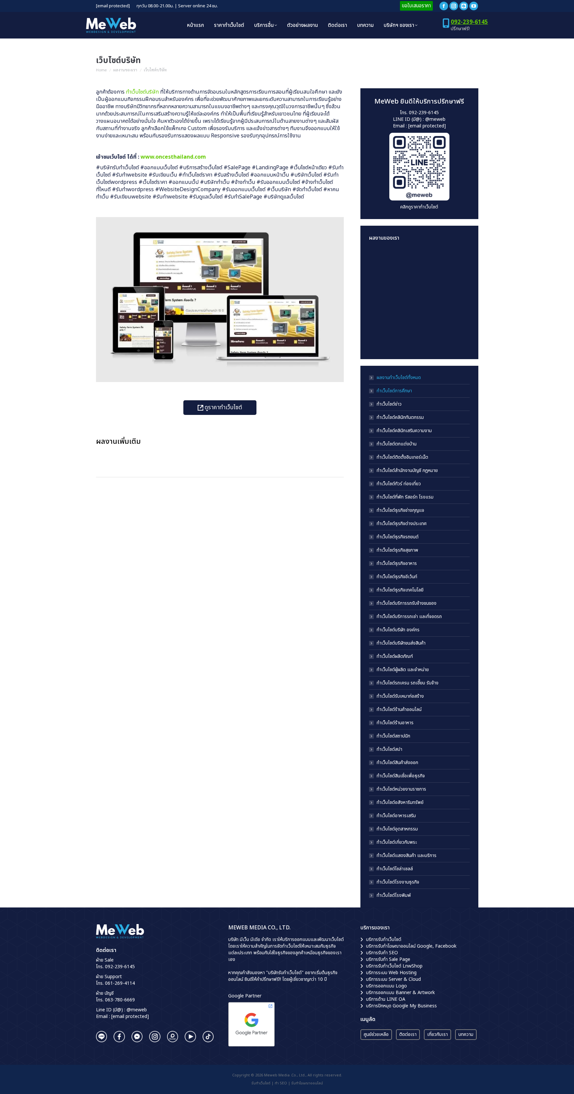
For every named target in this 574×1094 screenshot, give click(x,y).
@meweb (435, 119)
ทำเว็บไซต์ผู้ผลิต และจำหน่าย (403, 669)
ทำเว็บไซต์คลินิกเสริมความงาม (404, 431)
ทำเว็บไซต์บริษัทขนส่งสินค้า (401, 643)
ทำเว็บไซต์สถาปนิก (393, 736)
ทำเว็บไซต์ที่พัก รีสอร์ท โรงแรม (405, 497)
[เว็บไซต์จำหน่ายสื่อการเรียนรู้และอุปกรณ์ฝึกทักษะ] (407, 261)
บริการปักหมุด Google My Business (401, 1005)
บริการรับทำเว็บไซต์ (383, 939)
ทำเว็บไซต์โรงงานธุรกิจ (398, 882)
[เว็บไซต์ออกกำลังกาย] (433, 286)
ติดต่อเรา (408, 1034)
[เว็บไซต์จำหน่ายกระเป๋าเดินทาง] (407, 338)
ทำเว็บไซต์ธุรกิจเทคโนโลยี (400, 590)
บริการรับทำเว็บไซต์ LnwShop (394, 966)
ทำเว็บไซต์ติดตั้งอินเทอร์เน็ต (402, 457)
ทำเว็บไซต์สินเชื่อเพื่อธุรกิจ (401, 776)
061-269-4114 (120, 983)
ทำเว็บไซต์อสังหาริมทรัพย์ (400, 802)
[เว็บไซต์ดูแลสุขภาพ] (382, 286)
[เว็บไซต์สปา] (407, 312)
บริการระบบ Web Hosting (391, 972)
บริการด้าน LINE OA (385, 999)
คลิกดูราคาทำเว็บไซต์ (419, 206)
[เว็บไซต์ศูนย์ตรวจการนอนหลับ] (433, 312)
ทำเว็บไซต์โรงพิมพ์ (394, 895)
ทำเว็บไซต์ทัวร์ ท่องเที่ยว (399, 484)
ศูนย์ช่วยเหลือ (376, 1034)
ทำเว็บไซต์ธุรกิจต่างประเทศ (402, 523)
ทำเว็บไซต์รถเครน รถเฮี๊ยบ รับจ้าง (407, 683)
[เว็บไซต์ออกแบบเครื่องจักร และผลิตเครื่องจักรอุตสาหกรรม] (382, 312)
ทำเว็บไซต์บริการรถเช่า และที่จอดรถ (409, 616)
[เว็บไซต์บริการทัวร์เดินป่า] (433, 338)
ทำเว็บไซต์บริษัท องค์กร (398, 630)
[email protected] (113, 6)
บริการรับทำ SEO (382, 952)
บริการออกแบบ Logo (386, 985)
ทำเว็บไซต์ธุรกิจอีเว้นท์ (397, 577)
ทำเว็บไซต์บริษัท (142, 92)
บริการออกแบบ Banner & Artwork (400, 992)
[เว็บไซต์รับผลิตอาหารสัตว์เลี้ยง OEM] (407, 286)
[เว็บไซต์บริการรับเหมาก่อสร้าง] (433, 261)
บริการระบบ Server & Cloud (393, 979)
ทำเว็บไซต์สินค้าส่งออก (397, 762)
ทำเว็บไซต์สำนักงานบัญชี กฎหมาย (407, 470)
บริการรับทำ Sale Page (388, 959)
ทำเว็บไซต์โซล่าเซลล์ (395, 869)
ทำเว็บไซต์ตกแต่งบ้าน (397, 444)
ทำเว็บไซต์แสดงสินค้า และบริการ (406, 855)
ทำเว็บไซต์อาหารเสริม (396, 816)
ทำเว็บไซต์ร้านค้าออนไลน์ (399, 709)
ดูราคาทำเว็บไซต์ (222, 407)
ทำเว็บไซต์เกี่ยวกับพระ (397, 842)
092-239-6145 (469, 22)
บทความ (465, 1034)
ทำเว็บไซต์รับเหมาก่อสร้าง (400, 696)
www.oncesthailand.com (173, 157)
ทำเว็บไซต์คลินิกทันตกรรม (400, 417)
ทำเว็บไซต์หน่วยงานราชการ (401, 789)
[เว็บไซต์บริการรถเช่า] (382, 261)
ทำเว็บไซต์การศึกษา (394, 391)
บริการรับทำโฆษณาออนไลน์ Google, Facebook (411, 946)
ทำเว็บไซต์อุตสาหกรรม (397, 829)
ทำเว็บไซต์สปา (389, 749)
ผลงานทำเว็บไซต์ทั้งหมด (399, 377)
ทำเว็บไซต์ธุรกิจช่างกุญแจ (400, 510)
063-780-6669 (120, 999)
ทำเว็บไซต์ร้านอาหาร (395, 723)
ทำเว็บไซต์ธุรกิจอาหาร (397, 563)
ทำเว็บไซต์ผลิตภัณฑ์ (395, 656)
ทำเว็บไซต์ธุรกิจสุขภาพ (397, 550)
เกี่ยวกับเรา (437, 1034)
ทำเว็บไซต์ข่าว (389, 404)
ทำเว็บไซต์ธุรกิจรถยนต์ (398, 537)
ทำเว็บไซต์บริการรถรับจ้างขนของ (406, 603)
